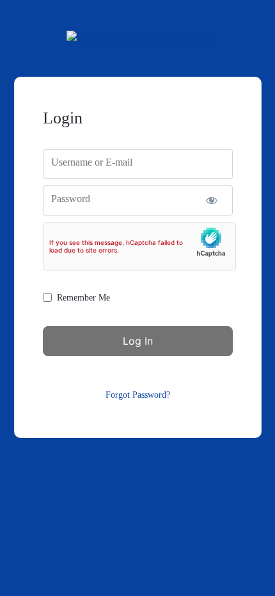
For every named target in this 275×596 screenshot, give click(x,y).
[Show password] (212, 200)
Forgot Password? (138, 395)
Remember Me (83, 297)
